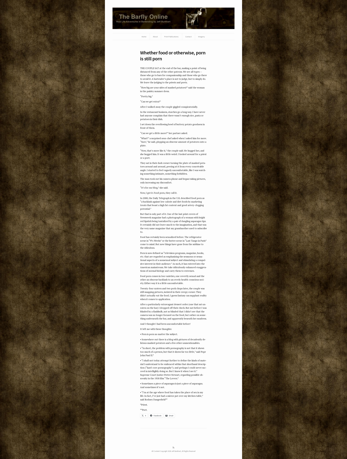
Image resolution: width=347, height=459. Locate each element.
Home (144, 36)
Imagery (201, 36)
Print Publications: (171, 36)
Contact (188, 36)
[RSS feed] (173, 448)
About (155, 36)
